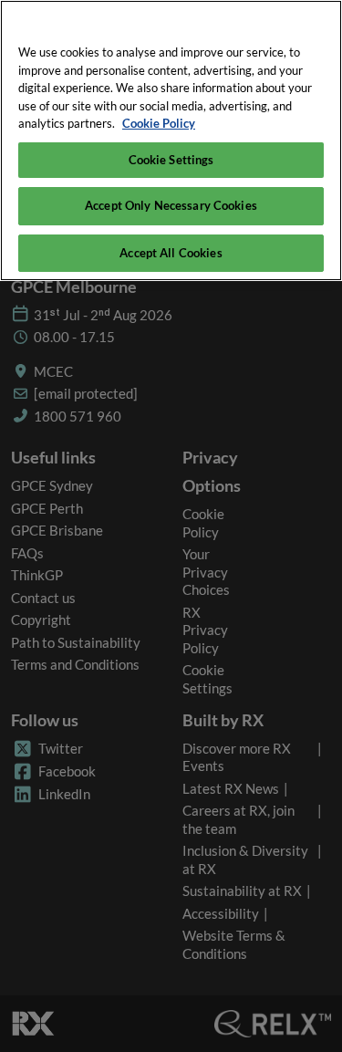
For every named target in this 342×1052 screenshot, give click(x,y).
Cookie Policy (158, 123)
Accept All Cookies (170, 252)
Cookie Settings (171, 159)
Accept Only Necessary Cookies (171, 205)
